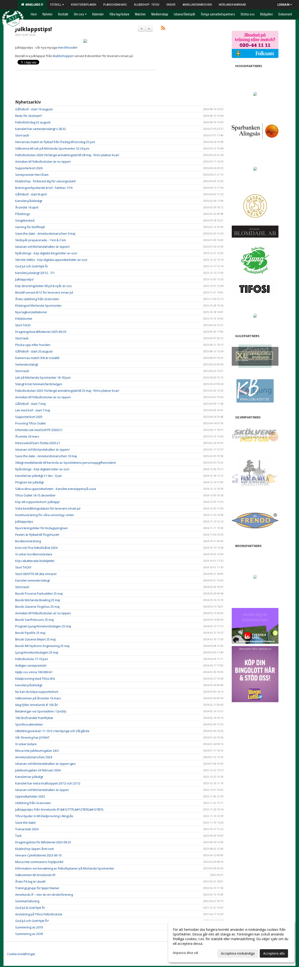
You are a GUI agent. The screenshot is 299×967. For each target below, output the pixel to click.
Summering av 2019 (29, 927)
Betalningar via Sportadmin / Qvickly (40, 711)
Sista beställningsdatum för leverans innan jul (47, 508)
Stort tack (21, 338)
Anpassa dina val (185, 953)
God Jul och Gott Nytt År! (32, 921)
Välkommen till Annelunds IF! (35, 875)
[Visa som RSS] (163, 29)
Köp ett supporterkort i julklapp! (37, 502)
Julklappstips (24, 521)
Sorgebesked (24, 220)
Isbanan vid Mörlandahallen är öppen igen (45, 764)
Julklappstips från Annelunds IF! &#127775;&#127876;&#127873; (59, 809)
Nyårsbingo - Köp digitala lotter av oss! (42, 469)
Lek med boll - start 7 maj (32, 410)
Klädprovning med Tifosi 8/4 (35, 678)
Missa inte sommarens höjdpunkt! (39, 862)
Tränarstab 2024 (26, 829)
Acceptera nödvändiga (238, 953)
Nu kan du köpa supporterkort (36, 692)
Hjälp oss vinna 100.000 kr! (33, 672)
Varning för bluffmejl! (30, 227)
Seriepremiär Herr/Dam (32, 175)
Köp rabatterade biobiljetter (35, 561)
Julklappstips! (33, 29)
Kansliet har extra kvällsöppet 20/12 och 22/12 (47, 783)
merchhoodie (67, 47)
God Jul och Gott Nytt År (31, 266)
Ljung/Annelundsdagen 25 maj (36, 652)
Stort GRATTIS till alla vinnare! (36, 574)
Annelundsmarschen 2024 (33, 757)
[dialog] (231, 941)
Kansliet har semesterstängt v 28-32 (40, 129)
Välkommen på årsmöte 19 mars (38, 698)
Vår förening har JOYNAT (32, 737)
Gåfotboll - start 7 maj (30, 404)
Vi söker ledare (26, 744)
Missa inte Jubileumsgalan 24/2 (37, 750)
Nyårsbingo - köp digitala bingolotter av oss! (46, 253)
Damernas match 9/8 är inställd (37, 358)
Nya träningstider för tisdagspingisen (41, 528)
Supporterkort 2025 (29, 417)
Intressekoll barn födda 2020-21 (37, 443)
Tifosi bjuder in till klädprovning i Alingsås (44, 816)
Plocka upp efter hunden (32, 345)
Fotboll (55, 4)
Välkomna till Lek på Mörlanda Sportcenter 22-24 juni (52, 148)
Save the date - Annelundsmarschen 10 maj (46, 456)
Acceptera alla (274, 953)
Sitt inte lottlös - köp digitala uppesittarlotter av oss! (51, 260)
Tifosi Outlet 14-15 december (35, 495)
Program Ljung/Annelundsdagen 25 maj (43, 626)
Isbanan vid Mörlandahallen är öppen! (42, 246)
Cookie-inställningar (21, 954)
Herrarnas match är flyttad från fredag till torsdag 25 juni (55, 142)
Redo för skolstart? (28, 116)
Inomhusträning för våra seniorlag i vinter (44, 515)
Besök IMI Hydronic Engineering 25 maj (42, 646)
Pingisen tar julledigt (29, 482)
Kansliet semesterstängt (32, 580)
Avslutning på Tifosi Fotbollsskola (38, 914)
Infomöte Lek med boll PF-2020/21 (38, 430)
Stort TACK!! (23, 567)
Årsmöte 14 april (26, 207)
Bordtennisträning (28, 541)
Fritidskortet (23, 318)
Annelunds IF (33, 4)
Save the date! (25, 822)
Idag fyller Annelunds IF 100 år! (36, 705)
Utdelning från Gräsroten (33, 803)
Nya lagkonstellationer (31, 312)
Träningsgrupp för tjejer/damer (37, 888)
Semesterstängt (26, 364)
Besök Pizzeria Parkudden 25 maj (39, 593)
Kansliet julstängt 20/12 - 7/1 (35, 273)
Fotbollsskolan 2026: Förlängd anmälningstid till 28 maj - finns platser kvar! (67, 155)
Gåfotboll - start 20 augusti (34, 351)
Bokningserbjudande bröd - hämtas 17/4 (43, 188)
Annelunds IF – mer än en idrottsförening (44, 894)
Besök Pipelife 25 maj (30, 633)
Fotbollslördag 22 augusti (32, 122)
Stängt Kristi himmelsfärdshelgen (38, 384)
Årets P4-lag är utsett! (30, 881)
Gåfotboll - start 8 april (31, 194)
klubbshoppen (63, 56)
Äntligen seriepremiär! (30, 665)
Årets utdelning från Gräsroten (37, 299)
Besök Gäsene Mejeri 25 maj (35, 639)
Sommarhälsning (27, 901)
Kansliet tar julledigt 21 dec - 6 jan (38, 476)
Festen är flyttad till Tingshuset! (37, 534)
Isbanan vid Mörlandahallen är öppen (42, 790)
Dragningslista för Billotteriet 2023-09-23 (43, 842)
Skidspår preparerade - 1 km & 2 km (40, 240)
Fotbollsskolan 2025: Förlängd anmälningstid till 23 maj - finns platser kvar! (67, 390)
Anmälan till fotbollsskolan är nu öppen (43, 161)
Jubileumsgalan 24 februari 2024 (38, 770)
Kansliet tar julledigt (29, 777)
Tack (18, 836)
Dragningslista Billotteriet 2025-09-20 (40, 332)
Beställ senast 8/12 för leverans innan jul (44, 292)
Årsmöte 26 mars (27, 436)
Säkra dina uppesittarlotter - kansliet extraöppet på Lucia (55, 489)
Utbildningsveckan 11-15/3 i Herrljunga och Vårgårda (52, 731)
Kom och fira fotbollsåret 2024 (36, 548)
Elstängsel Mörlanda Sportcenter (38, 305)
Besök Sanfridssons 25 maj (34, 620)
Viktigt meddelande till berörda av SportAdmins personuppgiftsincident (65, 462)
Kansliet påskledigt (28, 201)
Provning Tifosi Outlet (30, 423)
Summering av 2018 (29, 934)
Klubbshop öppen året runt (34, 849)
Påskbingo (22, 214)
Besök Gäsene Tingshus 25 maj (37, 606)
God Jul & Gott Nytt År (30, 908)
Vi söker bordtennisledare (33, 554)
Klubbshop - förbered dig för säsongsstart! (45, 181)
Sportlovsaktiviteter (29, 724)
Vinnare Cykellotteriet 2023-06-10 (38, 855)
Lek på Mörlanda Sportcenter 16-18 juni (43, 377)
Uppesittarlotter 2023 (30, 796)
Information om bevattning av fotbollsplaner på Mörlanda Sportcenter (64, 868)
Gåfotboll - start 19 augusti (34, 109)
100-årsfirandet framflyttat (34, 718)
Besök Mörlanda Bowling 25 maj (37, 600)
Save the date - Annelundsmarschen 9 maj (45, 233)
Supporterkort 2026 (29, 168)
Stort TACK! (23, 325)
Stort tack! (22, 135)
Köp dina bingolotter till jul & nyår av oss (43, 286)
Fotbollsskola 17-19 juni (31, 659)
